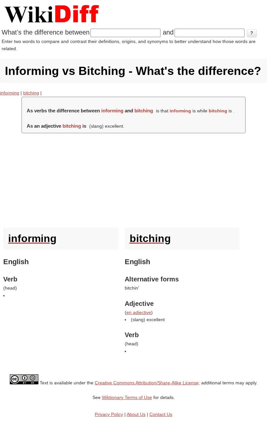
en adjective (138, 312)
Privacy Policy (109, 414)
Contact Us (160, 414)
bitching (31, 92)
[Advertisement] (133, 178)
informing (9, 92)
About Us (136, 414)
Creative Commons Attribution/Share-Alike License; (147, 382)
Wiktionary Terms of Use (127, 397)
